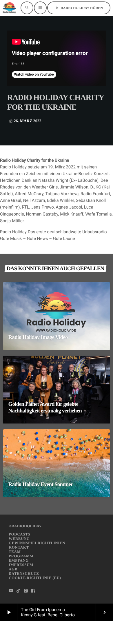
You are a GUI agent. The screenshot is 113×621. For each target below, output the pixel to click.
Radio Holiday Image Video (38, 337)
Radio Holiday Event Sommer (40, 484)
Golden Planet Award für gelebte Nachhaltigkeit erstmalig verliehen (45, 407)
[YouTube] (11, 591)
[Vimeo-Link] (9, 8)
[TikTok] (18, 591)
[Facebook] (33, 591)
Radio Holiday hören (79, 8)
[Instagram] (25, 591)
